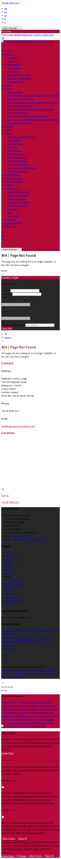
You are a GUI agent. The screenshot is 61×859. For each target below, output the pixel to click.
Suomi (26, 705)
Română (50, 719)
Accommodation (12, 559)
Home (7, 552)
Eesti (13, 705)
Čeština (5, 712)
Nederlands (22, 716)
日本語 (56, 716)
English (13, 702)
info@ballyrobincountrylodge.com (18, 426)
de (5, 8)
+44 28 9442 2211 (10, 2)
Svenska (5, 722)
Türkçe (32, 716)
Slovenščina (31, 722)
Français (31, 702)
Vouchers (9, 569)
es (5, 15)
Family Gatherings (13, 600)
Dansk (47, 702)
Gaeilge (34, 705)
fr (5, 18)
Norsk (13, 716)
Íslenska (5, 716)
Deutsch (5, 702)
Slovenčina (43, 722)
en (5, 11)
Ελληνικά (5, 705)
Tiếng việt (31, 719)
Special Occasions (13, 583)
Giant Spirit (9, 597)
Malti (33, 709)
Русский (41, 719)
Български (42, 709)
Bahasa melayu (22, 709)
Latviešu (51, 705)
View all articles (9, 648)
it (5, 22)
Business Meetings (13, 587)
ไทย (38, 716)
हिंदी (11, 712)
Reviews (8, 562)
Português (13, 719)
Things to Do (11, 593)
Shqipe (21, 722)
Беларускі (53, 709)
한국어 (4, 719)
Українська (46, 716)
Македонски (7, 709)
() (13, 325)
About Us (9, 556)
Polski (22, 719)
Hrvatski (25, 712)
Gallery (7, 573)
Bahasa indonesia (39, 712)
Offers (7, 566)
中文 (51, 722)
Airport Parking (11, 580)
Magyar (17, 712)
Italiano (39, 702)
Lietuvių (42, 705)
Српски (14, 722)
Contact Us (10, 604)
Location (8, 590)
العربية (20, 705)
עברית (51, 712)
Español (22, 702)
